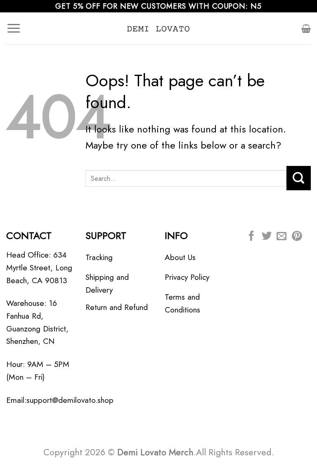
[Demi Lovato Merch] (158, 28)
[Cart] (306, 28)
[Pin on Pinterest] (297, 236)
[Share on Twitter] (267, 236)
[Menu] (13, 28)
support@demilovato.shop (70, 400)
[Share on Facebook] (251, 236)
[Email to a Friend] (281, 236)
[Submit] (298, 178)
